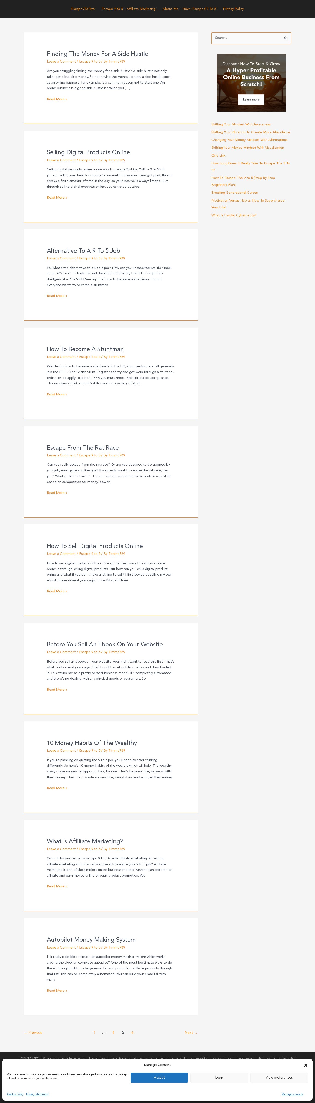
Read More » (57, 99)
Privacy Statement (37, 1094)
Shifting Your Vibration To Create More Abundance (250, 132)
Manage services (292, 1094)
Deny (219, 1077)
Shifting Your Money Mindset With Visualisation (247, 148)
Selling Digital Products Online (88, 153)
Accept (159, 1077)
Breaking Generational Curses (234, 193)
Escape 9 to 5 (89, 61)
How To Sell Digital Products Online (95, 546)
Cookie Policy (15, 1094)
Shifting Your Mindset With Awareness (241, 124)
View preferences (279, 1077)
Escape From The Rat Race (83, 448)
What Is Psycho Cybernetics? (234, 215)
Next (191, 1033)
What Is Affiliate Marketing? (85, 842)
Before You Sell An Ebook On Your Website (105, 645)
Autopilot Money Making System (91, 940)
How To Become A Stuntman (85, 350)
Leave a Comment (61, 61)
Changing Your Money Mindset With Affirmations (249, 140)
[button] (305, 1065)
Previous (33, 1033)
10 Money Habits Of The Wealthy (92, 743)
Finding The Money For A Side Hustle (97, 54)
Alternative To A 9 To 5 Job (83, 251)
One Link (218, 155)
